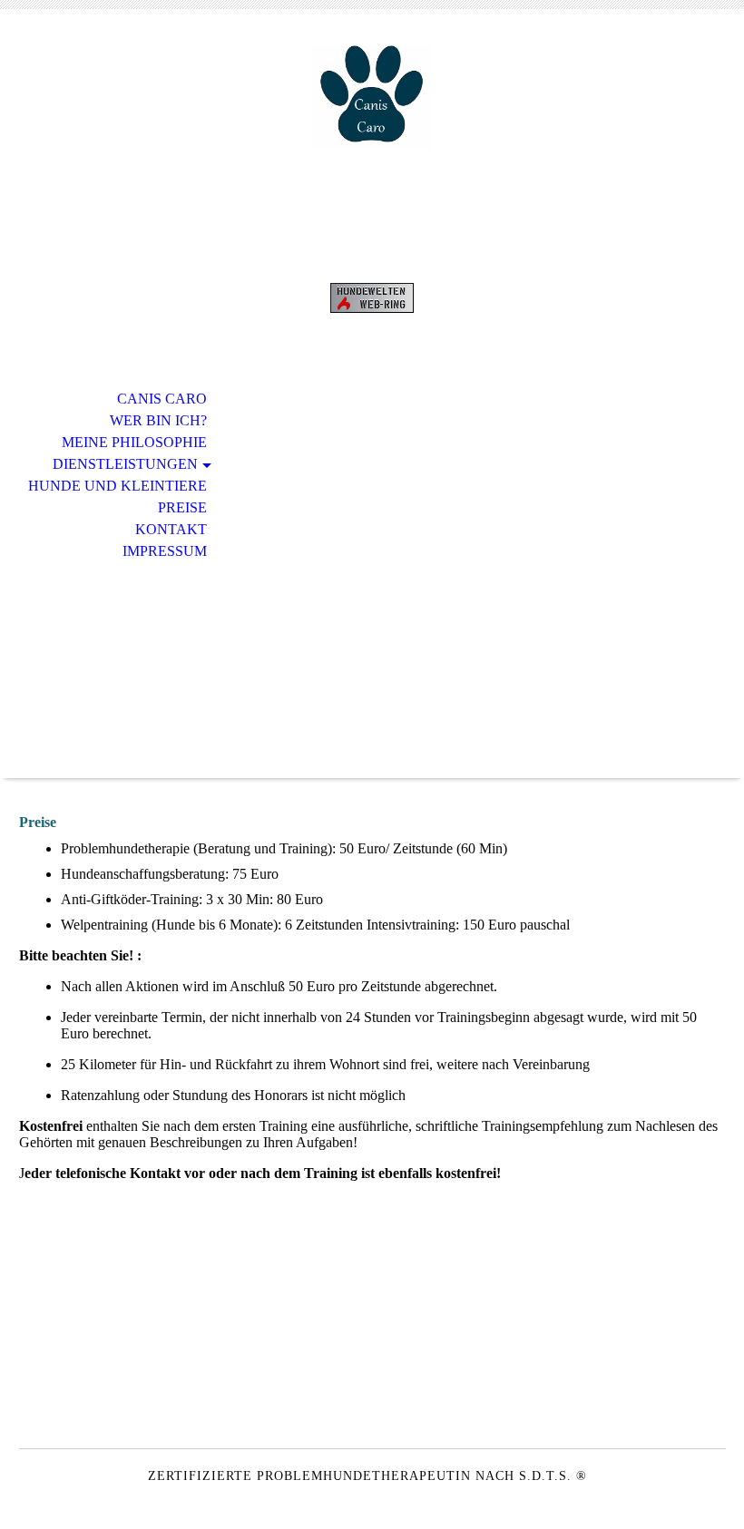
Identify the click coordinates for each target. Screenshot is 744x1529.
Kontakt (171, 529)
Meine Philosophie (134, 442)
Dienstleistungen (125, 464)
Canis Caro (162, 398)
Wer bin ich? (158, 420)
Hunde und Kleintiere (117, 485)
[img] (372, 97)
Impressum (164, 551)
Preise (182, 507)
